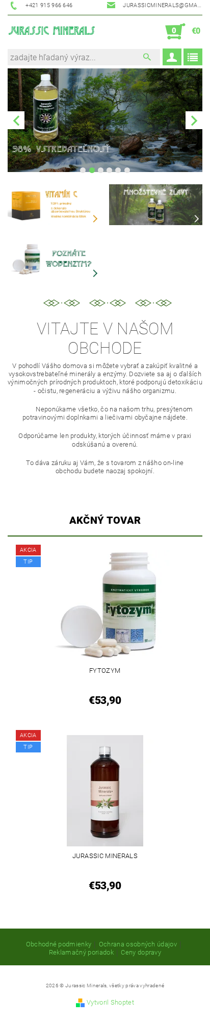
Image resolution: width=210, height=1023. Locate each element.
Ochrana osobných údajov (138, 944)
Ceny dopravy (141, 952)
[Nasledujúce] (194, 120)
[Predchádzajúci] (16, 120)
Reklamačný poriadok (81, 952)
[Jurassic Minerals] (52, 31)
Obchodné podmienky (59, 944)
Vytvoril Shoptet (110, 1002)
